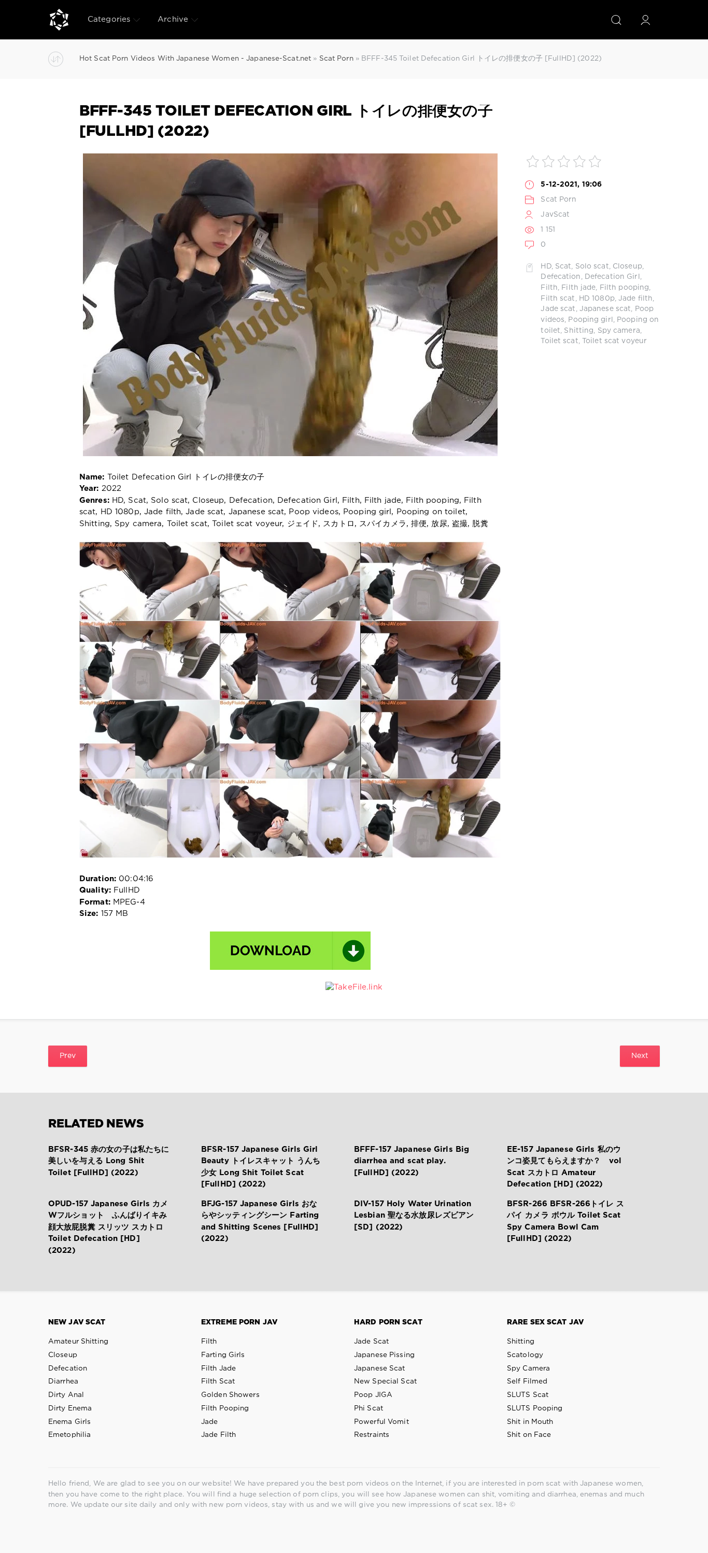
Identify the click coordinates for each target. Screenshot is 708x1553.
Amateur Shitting (78, 1341)
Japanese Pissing (384, 1355)
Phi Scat (368, 1408)
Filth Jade (218, 1368)
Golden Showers (230, 1395)
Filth (549, 288)
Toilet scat (559, 341)
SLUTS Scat (527, 1395)
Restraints (371, 1435)
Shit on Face (529, 1435)
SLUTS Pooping (535, 1408)
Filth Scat (218, 1381)
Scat (563, 266)
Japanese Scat (379, 1368)
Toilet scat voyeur (614, 341)
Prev (68, 1056)
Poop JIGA (373, 1395)
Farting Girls (223, 1355)
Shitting (578, 331)
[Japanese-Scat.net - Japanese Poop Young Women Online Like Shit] (59, 19)
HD (546, 266)
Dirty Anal (66, 1395)
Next (639, 1056)
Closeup (627, 266)
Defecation (560, 277)
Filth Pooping (225, 1408)
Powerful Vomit (381, 1422)
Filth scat (558, 298)
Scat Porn (558, 199)
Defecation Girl (612, 277)
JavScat (555, 214)
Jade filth (635, 298)
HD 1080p (597, 298)
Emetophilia (69, 1435)
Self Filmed (527, 1381)
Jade (209, 1422)
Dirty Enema (70, 1408)
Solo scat (592, 266)
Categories (109, 19)
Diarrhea (63, 1381)
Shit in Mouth (530, 1422)
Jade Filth (218, 1435)
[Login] (645, 19)
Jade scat (558, 309)
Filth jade (578, 288)
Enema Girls (69, 1422)
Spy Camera (528, 1368)
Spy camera (619, 331)
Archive (173, 19)
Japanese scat (605, 309)
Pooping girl (590, 320)
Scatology (525, 1355)
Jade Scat (371, 1341)
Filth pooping (624, 288)
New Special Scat (385, 1381)
